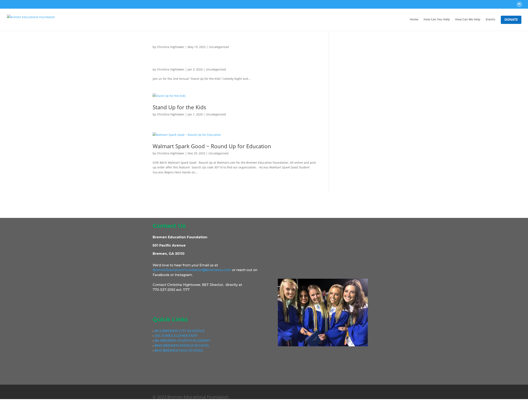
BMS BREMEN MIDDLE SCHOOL (181, 346)
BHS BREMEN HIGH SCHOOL (179, 350)
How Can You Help (437, 19)
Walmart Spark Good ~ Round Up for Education (212, 146)
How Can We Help (467, 19)
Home (414, 19)
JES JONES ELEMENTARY (176, 336)
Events (490, 19)
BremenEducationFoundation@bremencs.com (192, 270)
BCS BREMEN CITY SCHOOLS (179, 331)
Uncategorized (219, 47)
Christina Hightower (170, 47)
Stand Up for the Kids (179, 107)
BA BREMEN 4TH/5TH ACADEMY (182, 341)
